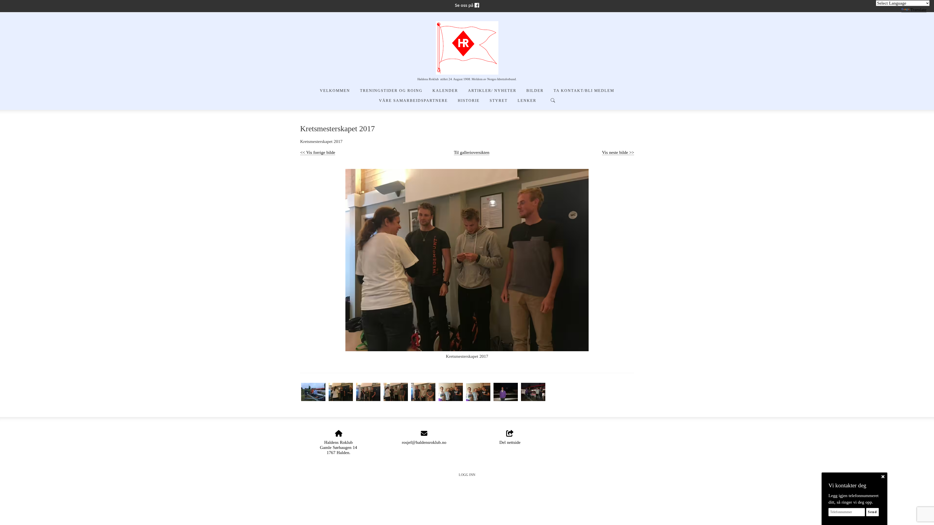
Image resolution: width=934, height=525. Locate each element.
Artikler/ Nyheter (492, 90)
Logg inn (467, 475)
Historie (469, 100)
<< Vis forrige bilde (317, 152)
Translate (918, 9)
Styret (499, 100)
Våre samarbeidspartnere (413, 100)
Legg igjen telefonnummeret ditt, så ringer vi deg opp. (853, 499)
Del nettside (510, 442)
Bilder (535, 90)
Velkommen (335, 90)
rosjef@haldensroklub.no (424, 442)
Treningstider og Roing (391, 90)
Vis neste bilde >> (618, 152)
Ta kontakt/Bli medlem (584, 90)
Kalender (445, 90)
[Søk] (552, 100)
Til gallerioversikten (471, 152)
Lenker (527, 100)
